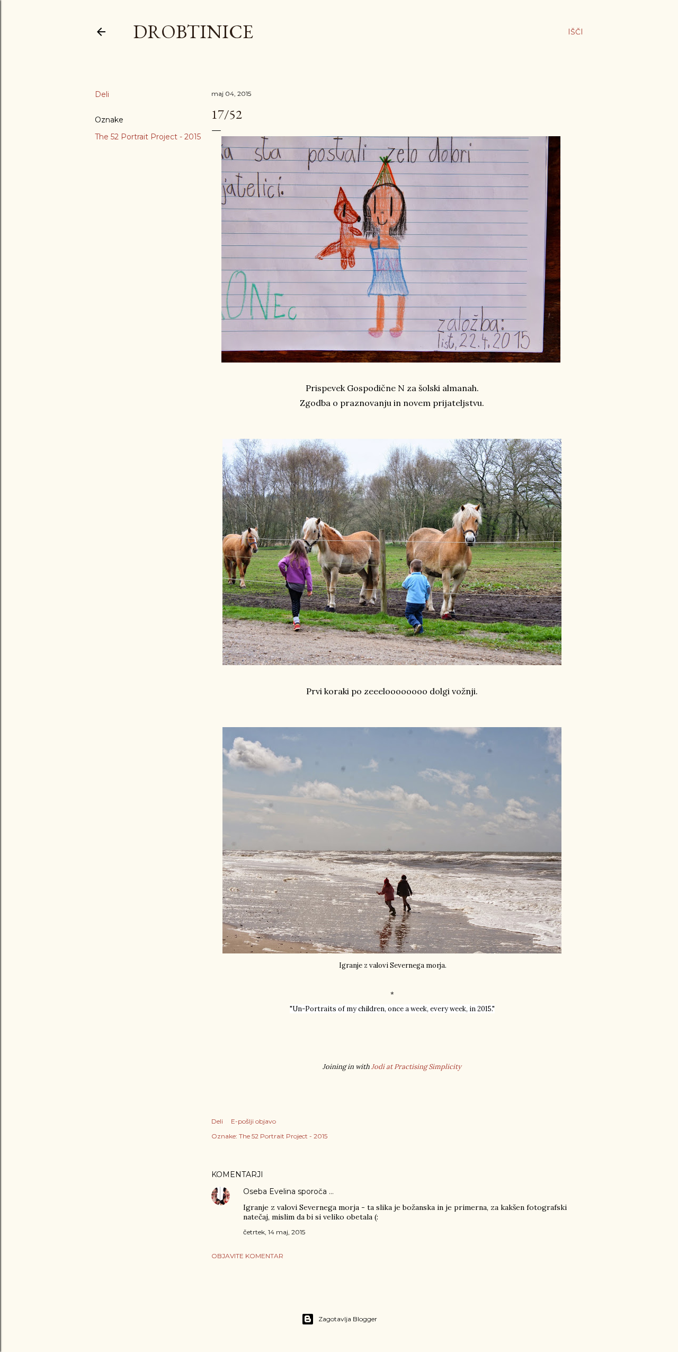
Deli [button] (102, 94)
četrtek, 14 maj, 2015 (274, 1232)
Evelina (282, 1191)
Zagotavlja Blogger (347, 1319)
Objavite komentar (247, 1256)
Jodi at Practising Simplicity (416, 1066)
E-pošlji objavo (253, 1121)
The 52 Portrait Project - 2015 (148, 137)
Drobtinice (193, 31)
